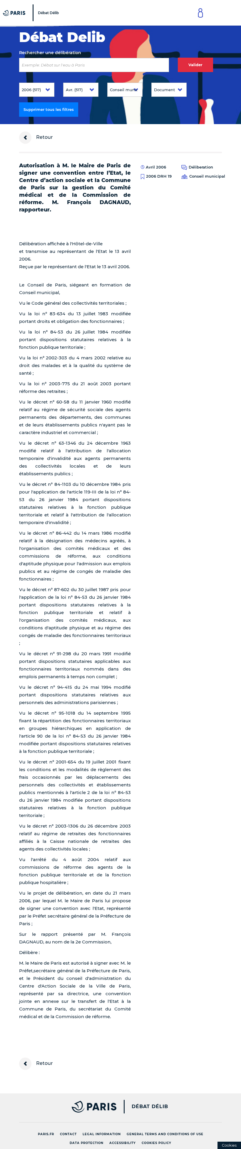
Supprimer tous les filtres (49, 109)
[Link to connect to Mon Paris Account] (200, 12)
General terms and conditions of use (165, 1134)
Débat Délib (150, 1106)
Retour (44, 137)
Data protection (86, 1143)
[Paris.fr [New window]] (65, 1107)
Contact (68, 1134)
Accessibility (122, 1143)
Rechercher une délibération (50, 52)
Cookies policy (156, 1143)
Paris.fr (46, 1134)
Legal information (102, 1134)
